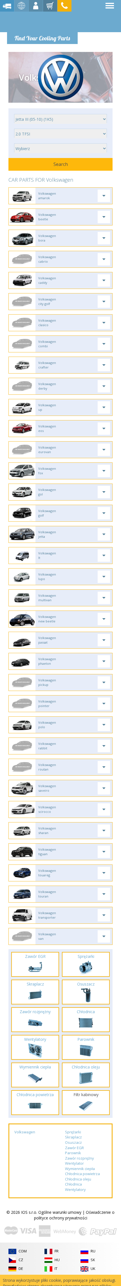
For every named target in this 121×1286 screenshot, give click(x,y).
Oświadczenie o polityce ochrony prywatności (74, 1215)
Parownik (73, 1152)
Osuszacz (73, 1142)
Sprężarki (73, 1131)
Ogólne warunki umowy (59, 1212)
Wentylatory (75, 1189)
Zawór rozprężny (79, 1158)
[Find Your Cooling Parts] (42, 21)
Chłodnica (73, 1184)
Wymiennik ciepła (80, 1168)
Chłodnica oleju (78, 1179)
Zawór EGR (74, 1147)
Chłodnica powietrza (82, 1173)
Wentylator (74, 1163)
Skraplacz (73, 1137)
